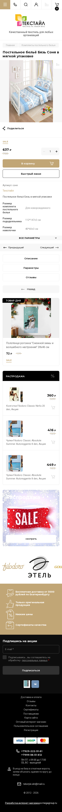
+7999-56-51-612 (31, 754)
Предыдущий (16, 247)
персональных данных (34, 660)
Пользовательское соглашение (31, 726)
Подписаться (31, 670)
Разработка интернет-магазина (22, 803)
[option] (31, 91)
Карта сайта (31, 717)
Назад (31, 289)
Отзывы (31, 701)
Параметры (31, 267)
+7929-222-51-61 (31, 751)
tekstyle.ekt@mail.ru (34, 784)
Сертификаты (31, 709)
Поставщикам (31, 713)
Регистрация (31, 730)
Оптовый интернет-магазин (31, 722)
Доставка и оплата (31, 697)
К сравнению (57, 64)
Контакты (31, 705)
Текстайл (8, 190)
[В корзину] (53, 407)
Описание (31, 258)
